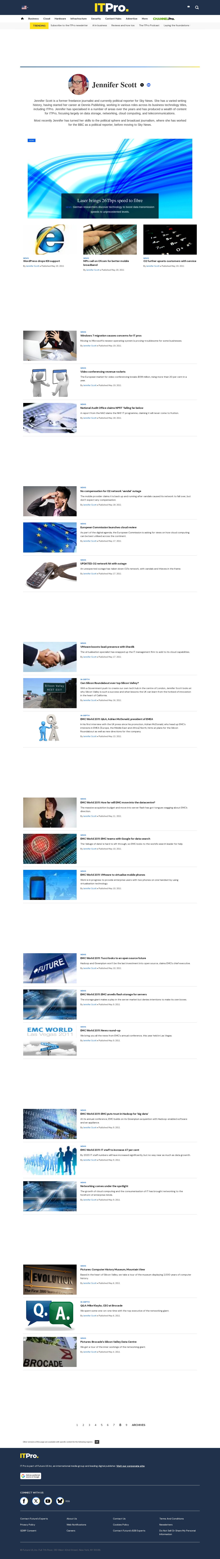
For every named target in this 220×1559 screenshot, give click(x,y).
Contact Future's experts (34, 1518)
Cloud (46, 18)
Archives (138, 1425)
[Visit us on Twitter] (36, 1501)
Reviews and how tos (123, 25)
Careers (71, 1530)
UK (97, 1442)
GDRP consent (28, 1530)
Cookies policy (121, 1524)
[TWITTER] (142, 85)
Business (33, 18)
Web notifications (76, 1524)
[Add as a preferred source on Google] (30, 1476)
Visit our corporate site (130, 1466)
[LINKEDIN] (148, 85)
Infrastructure (78, 18)
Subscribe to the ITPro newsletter (69, 25)
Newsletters (166, 1524)
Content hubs (113, 18)
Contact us (119, 1518)
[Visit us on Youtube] (48, 1501)
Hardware (60, 18)
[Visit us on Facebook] (24, 1501)
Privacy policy (27, 1524)
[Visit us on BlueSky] (58, 1501)
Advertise (131, 18)
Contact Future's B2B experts (129, 1530)
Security (96, 18)
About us (72, 1518)
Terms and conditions (171, 1518)
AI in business (99, 25)
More (145, 18)
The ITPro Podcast (149, 25)
